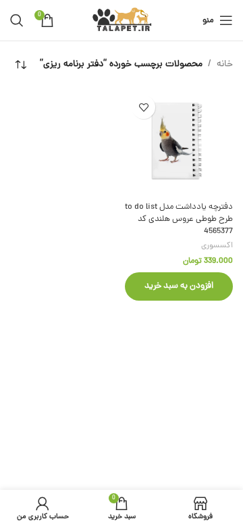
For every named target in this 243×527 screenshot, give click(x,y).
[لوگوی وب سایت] (122, 21)
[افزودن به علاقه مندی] (143, 107)
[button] (179, 286)
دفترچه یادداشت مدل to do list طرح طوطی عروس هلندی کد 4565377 (179, 219)
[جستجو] (16, 20)
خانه (225, 64)
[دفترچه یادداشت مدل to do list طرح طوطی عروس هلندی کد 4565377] (179, 143)
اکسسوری (217, 246)
